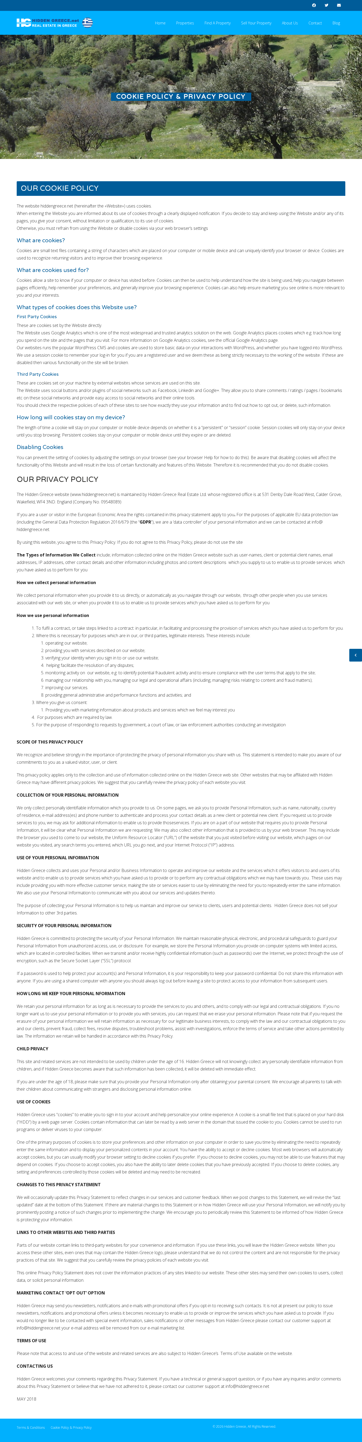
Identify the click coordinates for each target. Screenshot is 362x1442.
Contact (315, 22)
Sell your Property (256, 22)
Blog (336, 22)
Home (160, 22)
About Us (290, 22)
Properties (185, 22)
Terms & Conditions (31, 1427)
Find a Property (218, 22)
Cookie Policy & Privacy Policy (71, 1427)
